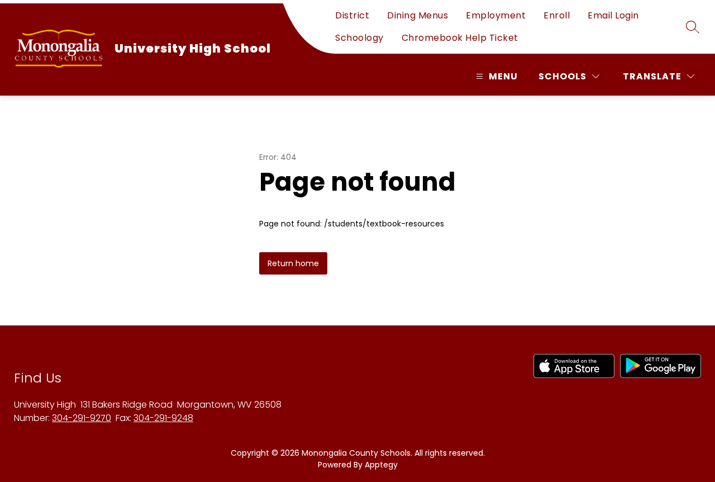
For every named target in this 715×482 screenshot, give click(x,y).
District (352, 15)
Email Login (613, 15)
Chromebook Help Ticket (460, 37)
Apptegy (381, 464)
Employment (496, 15)
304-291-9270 (81, 418)
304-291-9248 (163, 418)
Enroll (557, 15)
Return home (293, 263)
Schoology (359, 37)
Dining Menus (417, 15)
